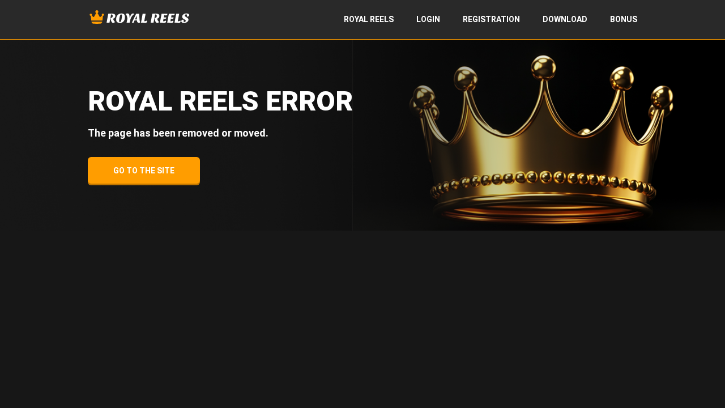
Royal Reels (369, 19)
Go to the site (143, 170)
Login (428, 19)
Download (565, 19)
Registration (491, 19)
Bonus (623, 19)
